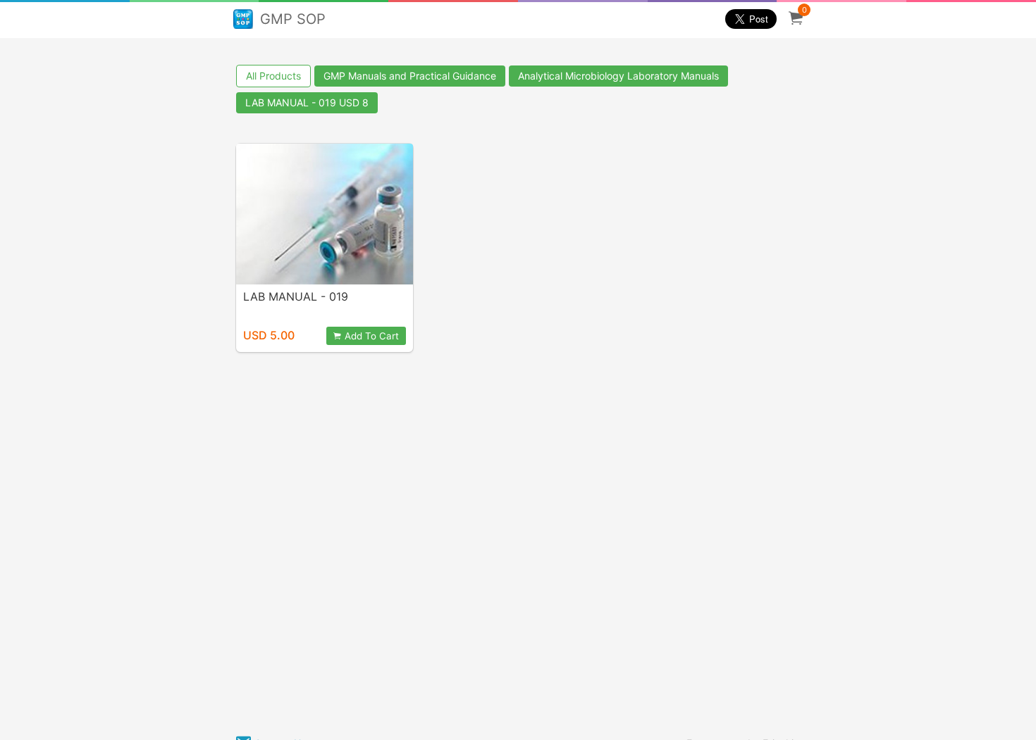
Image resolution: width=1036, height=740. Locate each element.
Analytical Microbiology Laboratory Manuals (618, 76)
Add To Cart (372, 335)
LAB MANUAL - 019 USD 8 (307, 102)
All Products (273, 76)
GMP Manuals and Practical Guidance (409, 76)
